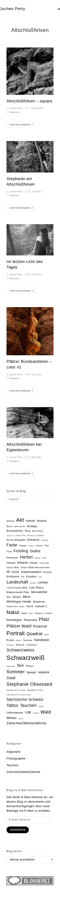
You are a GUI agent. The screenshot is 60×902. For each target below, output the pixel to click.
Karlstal (47, 572)
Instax (34, 562)
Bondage (32, 526)
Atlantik (42, 520)
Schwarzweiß (25, 657)
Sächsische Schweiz (25, 699)
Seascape (10, 666)
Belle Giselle (19, 526)
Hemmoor (12, 557)
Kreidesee (13, 576)
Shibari (30, 666)
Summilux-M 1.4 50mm (16, 690)
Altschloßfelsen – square (29, 101)
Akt (20, 520)
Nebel (24, 613)
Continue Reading (19, 125)
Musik (22, 606)
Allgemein (15, 112)
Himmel (37, 558)
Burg (27, 530)
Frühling (21, 551)
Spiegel (31, 672)
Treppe (41, 706)
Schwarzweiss (20, 650)
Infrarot (22, 562)
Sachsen (27, 640)
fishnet (39, 546)
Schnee (20, 645)
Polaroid (40, 626)
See (20, 665)
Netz (31, 613)
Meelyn (17, 597)
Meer (27, 596)
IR (8, 572)
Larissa (33, 583)
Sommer (15, 671)
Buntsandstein (14, 530)
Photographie (15, 758)
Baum (9, 526)
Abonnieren (18, 830)
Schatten (10, 645)
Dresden (44, 540)
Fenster (31, 546)
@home (10, 521)
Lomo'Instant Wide (17, 588)
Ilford (44, 558)
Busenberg (37, 531)
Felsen (23, 545)
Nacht (29, 606)
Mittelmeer (39, 601)
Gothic (35, 551)
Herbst (26, 557)
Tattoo (12, 705)
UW (28, 712)
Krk (22, 577)
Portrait (15, 633)
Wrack (21, 718)
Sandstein (42, 640)
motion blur (12, 606)
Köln (40, 577)
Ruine (10, 640)
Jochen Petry (12, 8)
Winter (11, 718)
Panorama (30, 620)
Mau (8, 597)
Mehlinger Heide (18, 601)
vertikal (36, 713)
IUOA (15, 572)
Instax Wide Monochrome (35, 567)
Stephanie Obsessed (29, 684)
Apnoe (30, 520)
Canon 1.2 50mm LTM (15, 536)
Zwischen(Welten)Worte (26, 723)
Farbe (11, 545)
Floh (46, 545)
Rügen (19, 640)
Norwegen (14, 620)
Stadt (11, 678)
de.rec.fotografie (16, 539)
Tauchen (28, 705)
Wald (45, 712)
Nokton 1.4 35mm (43, 613)
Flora (9, 551)
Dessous (33, 539)
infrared (10, 563)
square (44, 672)
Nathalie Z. (41, 606)
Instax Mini (44, 563)
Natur (13, 612)
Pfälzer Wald (18, 626)
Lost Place (36, 587)
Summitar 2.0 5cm (35, 690)
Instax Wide (12, 567)
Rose (46, 634)
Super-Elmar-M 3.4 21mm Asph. (18, 695)
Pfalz (44, 619)
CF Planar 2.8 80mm (35, 536)
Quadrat (34, 633)
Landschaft (17, 581)
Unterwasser (14, 712)
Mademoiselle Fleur (17, 592)
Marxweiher (39, 592)
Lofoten (43, 582)
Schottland (31, 645)
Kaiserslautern (31, 572)
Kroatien (31, 576)
